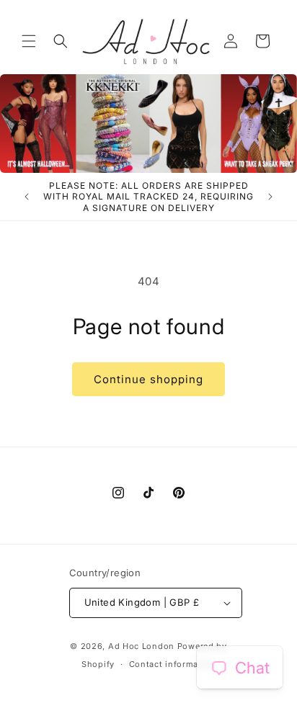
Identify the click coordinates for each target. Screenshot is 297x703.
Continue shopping (148, 379)
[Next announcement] (270, 196)
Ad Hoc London (141, 646)
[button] (29, 41)
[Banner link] (148, 123)
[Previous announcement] (27, 196)
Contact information (172, 664)
